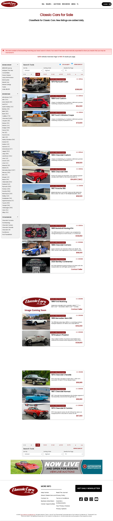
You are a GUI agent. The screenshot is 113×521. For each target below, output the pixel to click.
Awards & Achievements (61, 502)
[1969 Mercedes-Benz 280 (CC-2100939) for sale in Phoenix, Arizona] (36, 322)
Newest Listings (6, 84)
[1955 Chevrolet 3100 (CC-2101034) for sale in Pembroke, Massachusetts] (36, 175)
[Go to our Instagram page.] (91, 499)
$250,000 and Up (7, 68)
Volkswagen (5, 208)
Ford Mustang (6, 223)
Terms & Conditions (62, 498)
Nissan (4, 179)
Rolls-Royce (5, 193)
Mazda (4, 168)
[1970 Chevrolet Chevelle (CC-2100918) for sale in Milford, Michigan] (36, 378)
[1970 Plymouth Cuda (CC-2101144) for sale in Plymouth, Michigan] (36, 85)
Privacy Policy (60, 495)
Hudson (4, 144)
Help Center (45, 492)
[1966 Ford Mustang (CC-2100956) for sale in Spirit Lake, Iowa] (36, 305)
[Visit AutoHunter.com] (56, 467)
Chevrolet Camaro (7, 225)
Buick (3, 114)
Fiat (3, 132)
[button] (72, 65)
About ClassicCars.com (48, 495)
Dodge (4, 128)
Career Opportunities (48, 504)
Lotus (3, 163)
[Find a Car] (77, 4)
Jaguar (4, 151)
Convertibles (6, 73)
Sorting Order (47, 68)
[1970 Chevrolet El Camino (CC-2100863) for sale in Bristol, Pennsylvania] (36, 412)
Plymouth (5, 186)
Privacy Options (61, 509)
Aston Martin (5, 102)
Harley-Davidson (7, 139)
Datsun (4, 123)
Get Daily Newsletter (88, 488)
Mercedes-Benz (6, 170)
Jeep (3, 154)
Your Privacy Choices (63, 506)
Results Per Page (68, 451)
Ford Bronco (5, 232)
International (5, 149)
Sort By (25, 68)
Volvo (3, 210)
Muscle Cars (5, 82)
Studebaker (5, 198)
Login (105, 4)
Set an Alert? (66, 64)
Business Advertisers (47, 501)
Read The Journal (62, 492)
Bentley (4, 109)
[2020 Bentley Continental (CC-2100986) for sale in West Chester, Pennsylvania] (36, 265)
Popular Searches (6, 217)
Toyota (4, 203)
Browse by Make (6, 94)
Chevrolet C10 (6, 230)
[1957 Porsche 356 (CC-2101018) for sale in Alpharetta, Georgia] (36, 192)
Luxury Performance (7, 77)
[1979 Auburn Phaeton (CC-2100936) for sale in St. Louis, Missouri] (36, 338)
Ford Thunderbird (7, 234)
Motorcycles (5, 80)
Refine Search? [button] (78, 64)
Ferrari (4, 130)
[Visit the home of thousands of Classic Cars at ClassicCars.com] (10, 4)
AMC (3, 99)
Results (68, 68)
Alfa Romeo (5, 97)
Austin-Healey (6, 107)
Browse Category (6, 65)
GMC (3, 137)
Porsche (4, 191)
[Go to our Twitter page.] (86, 499)
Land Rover (5, 156)
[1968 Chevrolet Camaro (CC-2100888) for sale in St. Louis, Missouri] (36, 248)
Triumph (4, 205)
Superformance (6, 200)
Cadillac (4, 116)
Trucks (4, 87)
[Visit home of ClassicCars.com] (24, 493)
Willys (3, 212)
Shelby (4, 196)
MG (3, 175)
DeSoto (4, 125)
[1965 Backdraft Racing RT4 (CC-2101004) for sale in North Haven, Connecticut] (36, 232)
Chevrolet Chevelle (7, 227)
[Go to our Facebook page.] (81, 499)
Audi (3, 104)
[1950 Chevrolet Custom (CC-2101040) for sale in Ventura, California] (36, 158)
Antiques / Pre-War (7, 70)
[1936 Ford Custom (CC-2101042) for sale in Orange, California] (36, 102)
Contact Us (44, 498)
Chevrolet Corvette (7, 220)
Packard (4, 184)
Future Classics (6, 75)
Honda (4, 142)
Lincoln (4, 161)
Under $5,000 (6, 89)
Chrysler (4, 121)
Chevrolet (5, 118)
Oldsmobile (5, 182)
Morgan (4, 177)
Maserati (4, 165)
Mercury (4, 172)
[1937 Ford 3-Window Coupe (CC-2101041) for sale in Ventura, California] (36, 118)
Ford (3, 135)
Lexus (3, 158)
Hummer (4, 146)
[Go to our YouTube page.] (96, 499)
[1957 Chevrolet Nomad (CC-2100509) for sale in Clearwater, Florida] (36, 395)
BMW (3, 111)
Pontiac (4, 189)
